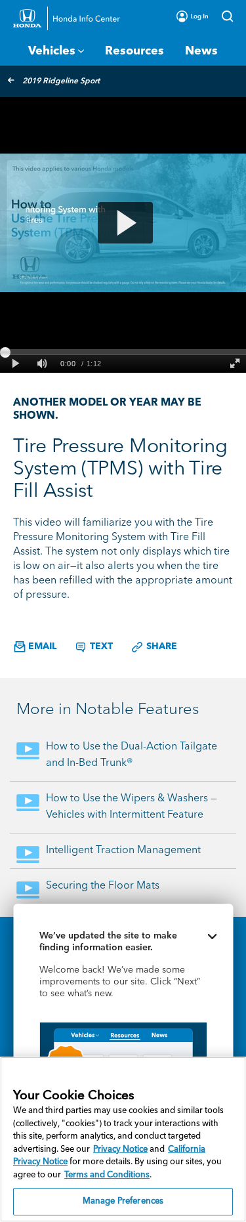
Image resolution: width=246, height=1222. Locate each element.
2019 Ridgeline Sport (61, 81)
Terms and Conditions (107, 1175)
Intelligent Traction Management (123, 850)
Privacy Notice (120, 1149)
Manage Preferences (123, 1201)
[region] (123, 1139)
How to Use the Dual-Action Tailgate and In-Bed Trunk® (131, 755)
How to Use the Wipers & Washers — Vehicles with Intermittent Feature (131, 806)
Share (160, 646)
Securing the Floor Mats (102, 886)
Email (41, 646)
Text (100, 646)
